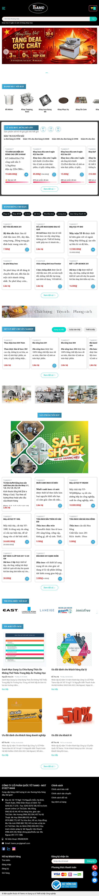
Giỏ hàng (6, 873)
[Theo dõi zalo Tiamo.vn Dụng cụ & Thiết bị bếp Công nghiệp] (8, 848)
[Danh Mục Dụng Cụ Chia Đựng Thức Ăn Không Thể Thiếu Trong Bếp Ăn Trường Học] (25, 649)
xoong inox (61, 214)
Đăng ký (5, 869)
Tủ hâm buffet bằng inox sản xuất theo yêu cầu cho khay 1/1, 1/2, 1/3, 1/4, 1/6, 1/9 (16, 485)
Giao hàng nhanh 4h (78, 214)
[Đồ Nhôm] (9, 100)
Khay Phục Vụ (63, 109)
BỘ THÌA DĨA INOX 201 (12, 227)
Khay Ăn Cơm (81, 109)
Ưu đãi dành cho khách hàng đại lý (69, 669)
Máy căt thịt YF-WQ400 (78, 483)
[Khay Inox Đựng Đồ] (45, 100)
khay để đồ (17, 214)
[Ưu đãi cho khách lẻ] (74, 715)
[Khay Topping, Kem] (27, 100)
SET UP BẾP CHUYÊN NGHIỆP (18, 329)
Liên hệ (39, 249)
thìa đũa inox (49, 214)
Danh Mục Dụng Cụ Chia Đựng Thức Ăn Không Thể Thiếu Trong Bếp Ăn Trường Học (24, 671)
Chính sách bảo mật (60, 789)
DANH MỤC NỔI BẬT (14, 86)
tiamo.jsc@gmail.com (20, 843)
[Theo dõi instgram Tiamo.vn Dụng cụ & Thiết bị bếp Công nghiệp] (13, 848)
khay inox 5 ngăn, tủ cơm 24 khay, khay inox (17, 23)
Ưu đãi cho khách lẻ (61, 735)
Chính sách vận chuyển (61, 793)
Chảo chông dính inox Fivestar (48, 264)
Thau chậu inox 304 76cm (14, 343)
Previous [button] (6, 52)
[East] (11, 610)
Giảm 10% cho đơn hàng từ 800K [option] (23, 139)
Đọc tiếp (5, 689)
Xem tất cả (48, 189)
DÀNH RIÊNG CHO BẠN (15, 207)
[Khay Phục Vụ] (63, 100)
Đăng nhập (6, 864)
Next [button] (93, 52)
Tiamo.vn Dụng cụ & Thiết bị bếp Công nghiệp (38, 894)
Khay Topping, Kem (27, 110)
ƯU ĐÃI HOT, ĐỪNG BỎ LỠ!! (19, 127)
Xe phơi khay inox (10, 264)
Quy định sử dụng (58, 802)
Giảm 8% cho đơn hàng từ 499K (80, 139)
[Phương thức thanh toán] (67, 874)
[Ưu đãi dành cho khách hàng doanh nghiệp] (25, 715)
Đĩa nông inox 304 (68, 343)
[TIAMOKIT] (49, 312)
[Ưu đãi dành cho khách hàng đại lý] (74, 649)
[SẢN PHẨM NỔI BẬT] (49, 447)
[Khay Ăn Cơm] (81, 100)
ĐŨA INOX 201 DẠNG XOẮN (47, 556)
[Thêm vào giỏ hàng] (26, 174)
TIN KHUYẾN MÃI (12, 626)
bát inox (37, 214)
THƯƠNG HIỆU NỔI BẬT (15, 601)
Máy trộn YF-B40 (76, 227)
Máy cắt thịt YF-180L (11, 519)
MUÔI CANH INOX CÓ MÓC (47, 483)
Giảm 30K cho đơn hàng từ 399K (52, 139)
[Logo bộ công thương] (64, 885)
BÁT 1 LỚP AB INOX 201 (79, 264)
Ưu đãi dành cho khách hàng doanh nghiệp (24, 735)
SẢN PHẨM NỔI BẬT (49, 415)
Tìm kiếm (6, 860)
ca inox (27, 214)
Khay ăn (6, 214)
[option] (49, 46)
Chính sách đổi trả (59, 798)
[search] (93, 19)
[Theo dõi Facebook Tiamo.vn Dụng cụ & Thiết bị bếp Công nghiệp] (3, 848)
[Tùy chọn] (54, 174)
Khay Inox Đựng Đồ (45, 110)
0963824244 (23, 839)
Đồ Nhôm (9, 109)
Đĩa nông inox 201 (39, 343)
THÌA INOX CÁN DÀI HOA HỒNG (82, 519)
